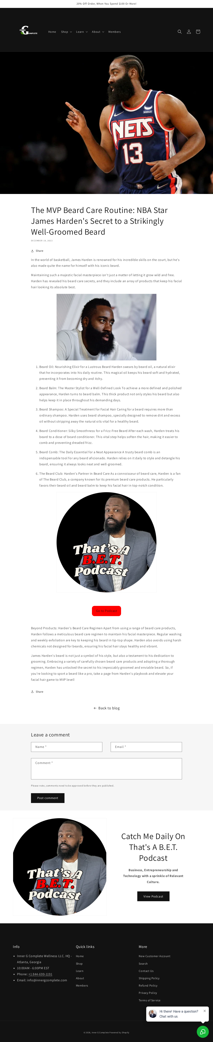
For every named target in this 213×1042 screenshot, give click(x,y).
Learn (80, 971)
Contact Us (146, 971)
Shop (79, 963)
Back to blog (109, 708)
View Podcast (153, 896)
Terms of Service (150, 1000)
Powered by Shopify (119, 1032)
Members (82, 985)
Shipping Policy (149, 978)
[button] (66, 31)
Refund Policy (148, 985)
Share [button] (39, 251)
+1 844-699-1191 (40, 974)
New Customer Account (154, 956)
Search (143, 963)
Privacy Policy (148, 993)
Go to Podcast (106, 611)
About (80, 978)
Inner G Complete (100, 1032)
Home (80, 956)
